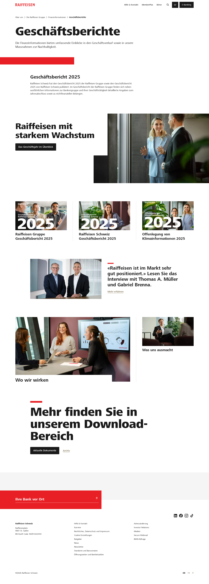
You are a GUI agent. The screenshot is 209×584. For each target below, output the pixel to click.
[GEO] (97, 498)
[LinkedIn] (175, 515)
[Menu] (175, 5)
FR (189, 573)
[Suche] (167, 5)
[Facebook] (181, 515)
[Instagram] (186, 515)
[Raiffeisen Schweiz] (25, 4)
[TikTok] (192, 515)
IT (193, 573)
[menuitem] (131, 5)
